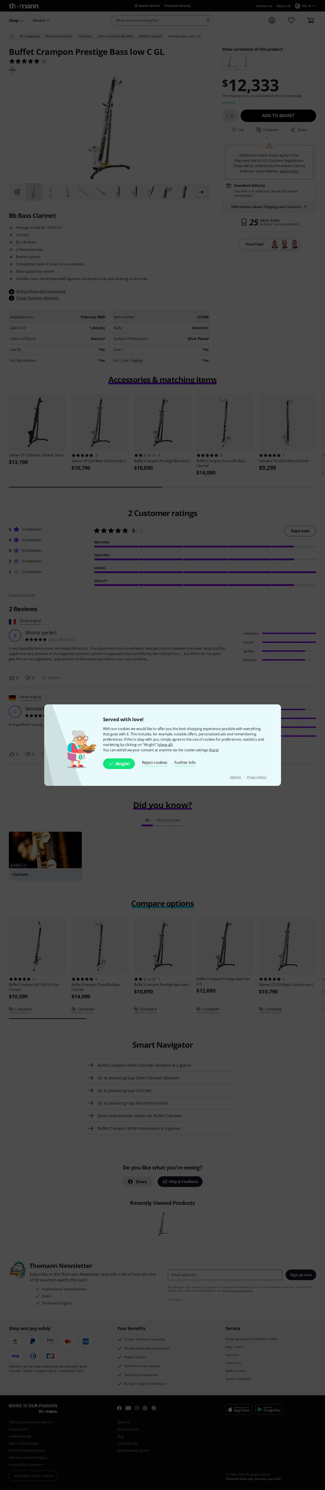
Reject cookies (155, 762)
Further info (184, 762)
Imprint (236, 777)
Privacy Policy (256, 777)
